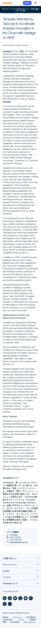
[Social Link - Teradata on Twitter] (20, 598)
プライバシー (17, 617)
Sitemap (5, 617)
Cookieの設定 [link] (7, 619)
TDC (21, 51)
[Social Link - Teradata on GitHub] (10, 598)
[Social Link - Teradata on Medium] (15, 598)
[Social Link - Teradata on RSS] (10, 604)
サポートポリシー (30, 622)
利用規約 (33, 619)
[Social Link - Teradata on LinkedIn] (5, 598)
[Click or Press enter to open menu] (35, 3)
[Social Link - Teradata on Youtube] (26, 598)
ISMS (4, 622)
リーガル (21, 619)
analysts (7, 101)
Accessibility (14, 622)
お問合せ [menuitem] (27, 3)
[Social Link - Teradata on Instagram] (5, 604)
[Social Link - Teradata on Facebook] (31, 598)
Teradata (7, 51)
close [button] (37, 9)
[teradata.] (7, 3)
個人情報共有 (31, 617)
